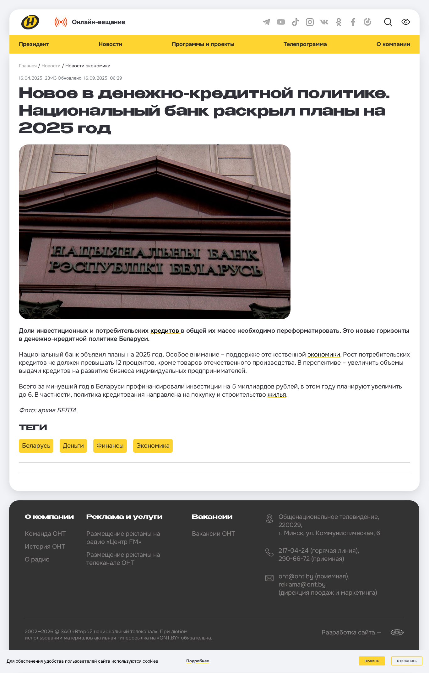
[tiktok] (295, 22)
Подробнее (197, 661)
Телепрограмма (305, 44)
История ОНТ (45, 546)
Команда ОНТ (45, 534)
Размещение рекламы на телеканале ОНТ (123, 559)
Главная (28, 66)
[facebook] (353, 22)
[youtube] (281, 22)
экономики (323, 354)
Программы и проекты (203, 44)
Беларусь (36, 446)
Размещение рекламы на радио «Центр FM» (123, 538)
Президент (34, 44)
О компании (393, 44)
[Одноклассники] (339, 22)
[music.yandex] (368, 22)
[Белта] (393, 632)
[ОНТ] (30, 22)
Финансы (110, 446)
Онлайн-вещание (98, 22)
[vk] (324, 22)
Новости (110, 44)
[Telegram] (266, 22)
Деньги (73, 446)
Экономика (153, 446)
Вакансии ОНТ (213, 534)
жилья (277, 395)
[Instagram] (310, 22)
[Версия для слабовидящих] (405, 22)
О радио (37, 559)
